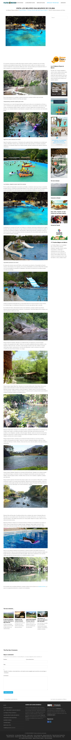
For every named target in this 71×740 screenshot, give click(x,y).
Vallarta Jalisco (30, 735)
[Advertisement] (26, 55)
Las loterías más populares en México (58, 699)
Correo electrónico (30, 659)
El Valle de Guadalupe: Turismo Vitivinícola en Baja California (9, 621)
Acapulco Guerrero (10, 736)
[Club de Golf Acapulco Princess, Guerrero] (31, 614)
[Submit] (66, 17)
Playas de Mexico (22, 10)
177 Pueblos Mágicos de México (59, 242)
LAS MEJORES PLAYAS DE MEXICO (11, 715)
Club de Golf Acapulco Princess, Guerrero (31, 620)
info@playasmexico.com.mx (9, 727)
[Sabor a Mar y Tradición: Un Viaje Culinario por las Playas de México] (59, 205)
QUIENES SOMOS (7, 720)
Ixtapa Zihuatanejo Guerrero (27, 736)
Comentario (6, 675)
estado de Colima (42, 586)
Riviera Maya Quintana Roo (46, 736)
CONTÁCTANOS (7, 722)
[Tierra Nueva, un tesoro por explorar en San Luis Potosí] (42, 614)
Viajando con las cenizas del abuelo (19, 620)
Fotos (63, 736)
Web (4, 664)
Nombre (5, 659)
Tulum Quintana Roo (10, 735)
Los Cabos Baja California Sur (20, 735)
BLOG (5, 705)
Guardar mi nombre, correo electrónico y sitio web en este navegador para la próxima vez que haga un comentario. (25, 671)
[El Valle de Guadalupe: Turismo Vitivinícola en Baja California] (9, 614)
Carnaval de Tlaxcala (55, 225)
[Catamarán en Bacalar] (59, 189)
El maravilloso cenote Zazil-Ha (11, 699)
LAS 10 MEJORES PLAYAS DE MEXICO (12, 710)
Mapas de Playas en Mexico (38, 738)
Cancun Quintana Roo (38, 735)
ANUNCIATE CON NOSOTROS (10, 717)
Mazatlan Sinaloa (37, 736)
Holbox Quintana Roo (57, 736)
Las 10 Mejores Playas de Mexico (25, 738)
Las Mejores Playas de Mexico (10, 712)
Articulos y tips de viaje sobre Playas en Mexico (38, 10)
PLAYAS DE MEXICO (8, 707)
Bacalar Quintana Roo (47, 735)
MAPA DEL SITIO (7, 725)
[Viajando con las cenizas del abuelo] (20, 614)
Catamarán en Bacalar (56, 198)
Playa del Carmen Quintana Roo (58, 735)
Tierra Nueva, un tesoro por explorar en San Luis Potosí (42, 620)
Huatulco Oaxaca (18, 736)
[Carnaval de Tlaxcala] (59, 219)
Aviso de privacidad (48, 738)
